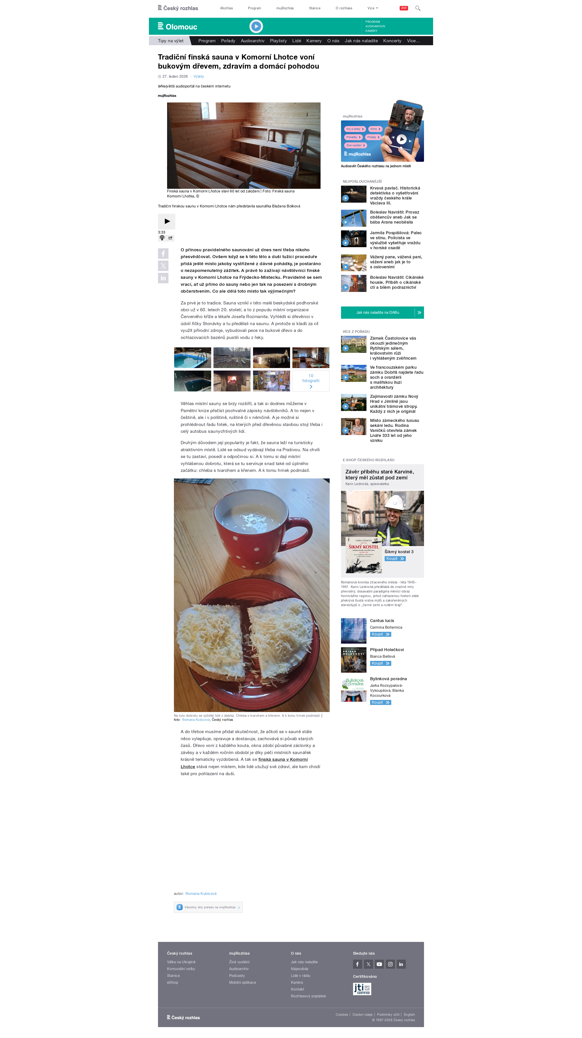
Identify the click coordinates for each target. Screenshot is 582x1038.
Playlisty (278, 40)
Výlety (199, 76)
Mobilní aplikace (242, 982)
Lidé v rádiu (301, 975)
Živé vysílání (353, 145)
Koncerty (392, 40)
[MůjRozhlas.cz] (167, 96)
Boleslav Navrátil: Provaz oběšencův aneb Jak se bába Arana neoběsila (394, 217)
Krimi (374, 129)
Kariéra (297, 982)
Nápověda (299, 969)
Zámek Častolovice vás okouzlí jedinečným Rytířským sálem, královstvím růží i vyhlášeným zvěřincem (393, 348)
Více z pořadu (356, 332)
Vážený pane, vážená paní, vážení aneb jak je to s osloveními (396, 261)
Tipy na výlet (170, 40)
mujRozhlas (285, 8)
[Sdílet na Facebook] (163, 253)
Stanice (315, 8)
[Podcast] (162, 238)
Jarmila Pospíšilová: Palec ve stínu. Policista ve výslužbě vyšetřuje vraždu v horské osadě (396, 240)
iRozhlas (226, 8)
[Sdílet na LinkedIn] (163, 278)
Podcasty (237, 975)
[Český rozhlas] (178, 8)
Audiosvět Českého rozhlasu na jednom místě (376, 166)
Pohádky (351, 137)
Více (413, 40)
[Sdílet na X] (163, 266)
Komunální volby (181, 969)
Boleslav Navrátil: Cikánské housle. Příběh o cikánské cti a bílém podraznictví (397, 282)
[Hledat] (418, 8)
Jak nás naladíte (361, 40)
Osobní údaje (363, 1014)
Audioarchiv (375, 26)
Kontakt (297, 989)
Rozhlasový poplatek (308, 996)
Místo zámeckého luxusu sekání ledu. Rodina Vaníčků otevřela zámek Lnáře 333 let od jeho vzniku (394, 430)
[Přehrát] (166, 221)
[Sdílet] (170, 238)
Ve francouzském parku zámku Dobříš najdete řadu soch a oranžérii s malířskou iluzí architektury (396, 377)
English (409, 1014)
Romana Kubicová (196, 720)
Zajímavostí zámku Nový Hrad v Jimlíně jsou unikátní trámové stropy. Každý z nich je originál (394, 404)
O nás (333, 40)
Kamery (371, 30)
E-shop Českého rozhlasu (369, 460)
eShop (172, 982)
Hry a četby (353, 129)
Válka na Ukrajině (181, 962)
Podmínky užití (388, 1014)
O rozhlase (344, 8)
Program (254, 8)
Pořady (228, 40)
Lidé (296, 40)
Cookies (342, 1014)
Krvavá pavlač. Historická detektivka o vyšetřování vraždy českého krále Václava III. (395, 195)
